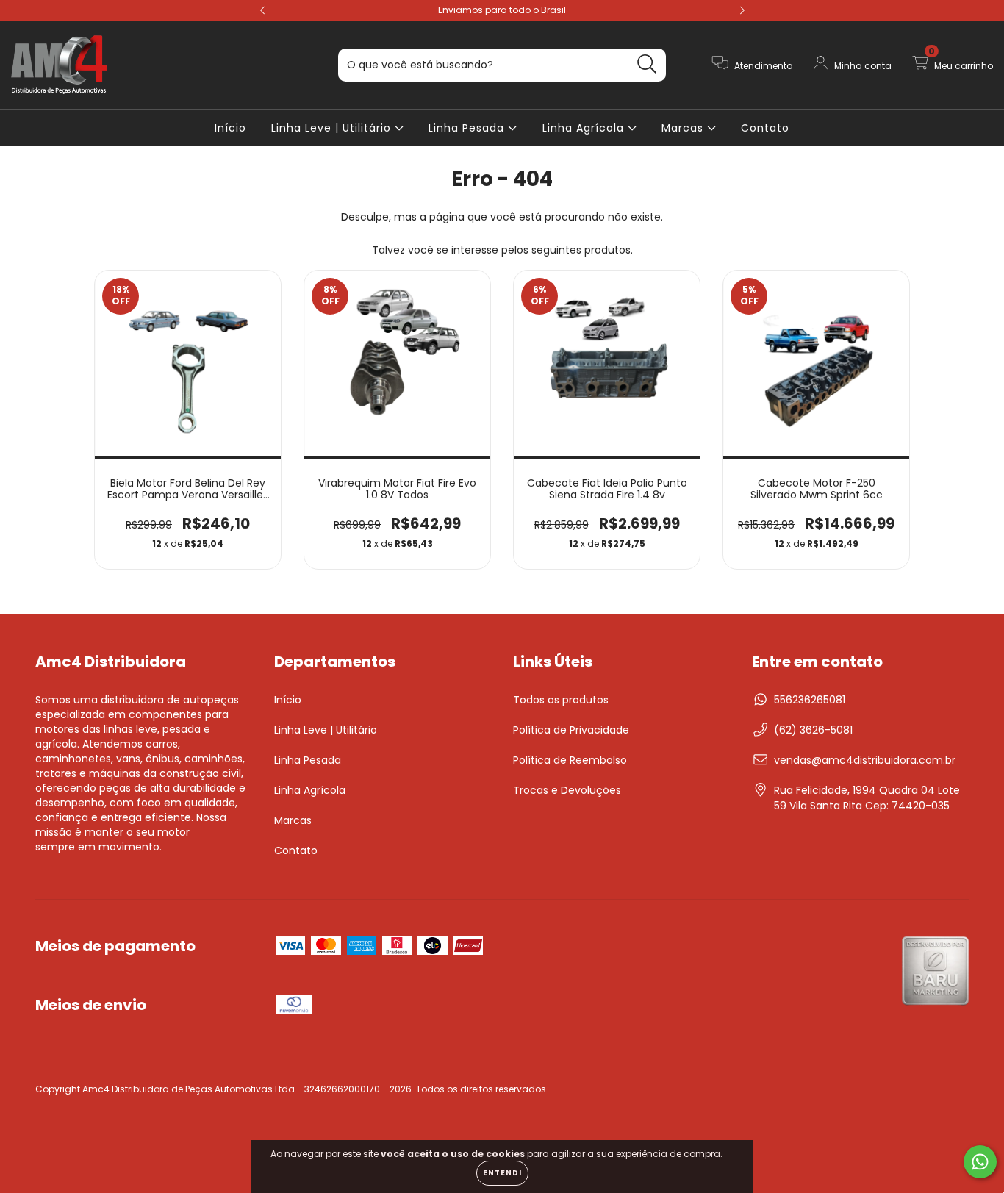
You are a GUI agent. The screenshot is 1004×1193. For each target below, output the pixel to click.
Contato (765, 128)
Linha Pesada (468, 128)
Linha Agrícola (585, 128)
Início (230, 128)
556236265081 (809, 699)
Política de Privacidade (571, 730)
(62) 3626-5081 (813, 730)
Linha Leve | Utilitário (333, 128)
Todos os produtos (561, 699)
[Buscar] (647, 64)
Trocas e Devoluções (567, 790)
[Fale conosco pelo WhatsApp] (980, 1161)
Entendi (502, 1172)
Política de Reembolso (570, 760)
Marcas (684, 128)
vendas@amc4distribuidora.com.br (864, 760)
